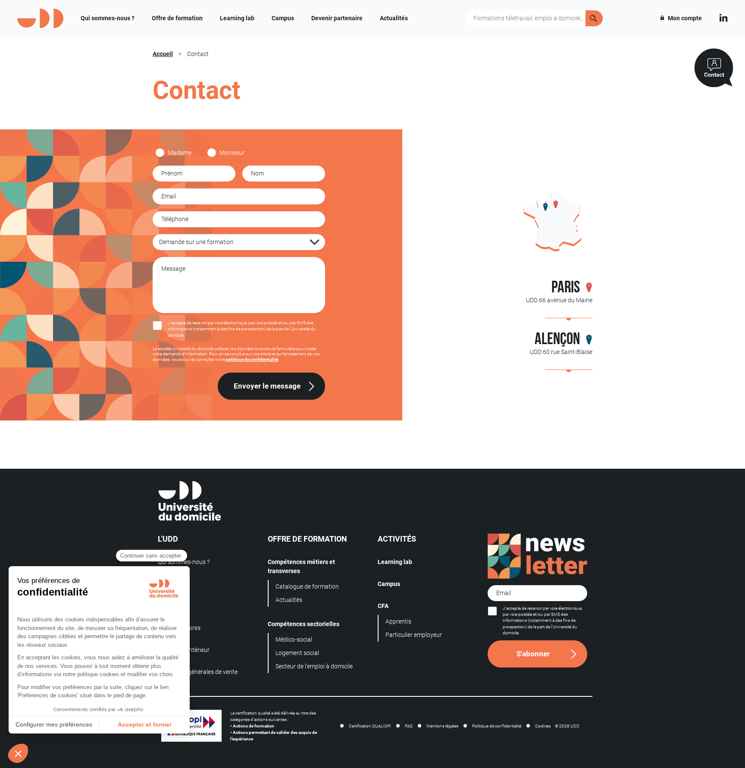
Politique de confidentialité (496, 726)
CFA (383, 605)
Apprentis (398, 621)
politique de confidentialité (252, 359)
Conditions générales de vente (198, 671)
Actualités (394, 18)
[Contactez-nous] (713, 67)
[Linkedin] (723, 17)
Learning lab (237, 18)
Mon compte (684, 18)
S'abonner (533, 653)
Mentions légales (442, 726)
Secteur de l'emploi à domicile (314, 666)
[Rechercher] (594, 18)
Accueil (163, 53)
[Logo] (40, 18)
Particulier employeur (413, 634)
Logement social (297, 652)
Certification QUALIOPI (370, 726)
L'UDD (168, 539)
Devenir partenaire (337, 18)
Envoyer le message (267, 386)
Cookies (543, 726)
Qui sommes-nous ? (108, 18)
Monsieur (231, 152)
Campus (283, 18)
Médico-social (293, 639)
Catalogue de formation (307, 586)
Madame (179, 152)
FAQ (409, 726)
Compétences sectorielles (303, 624)
